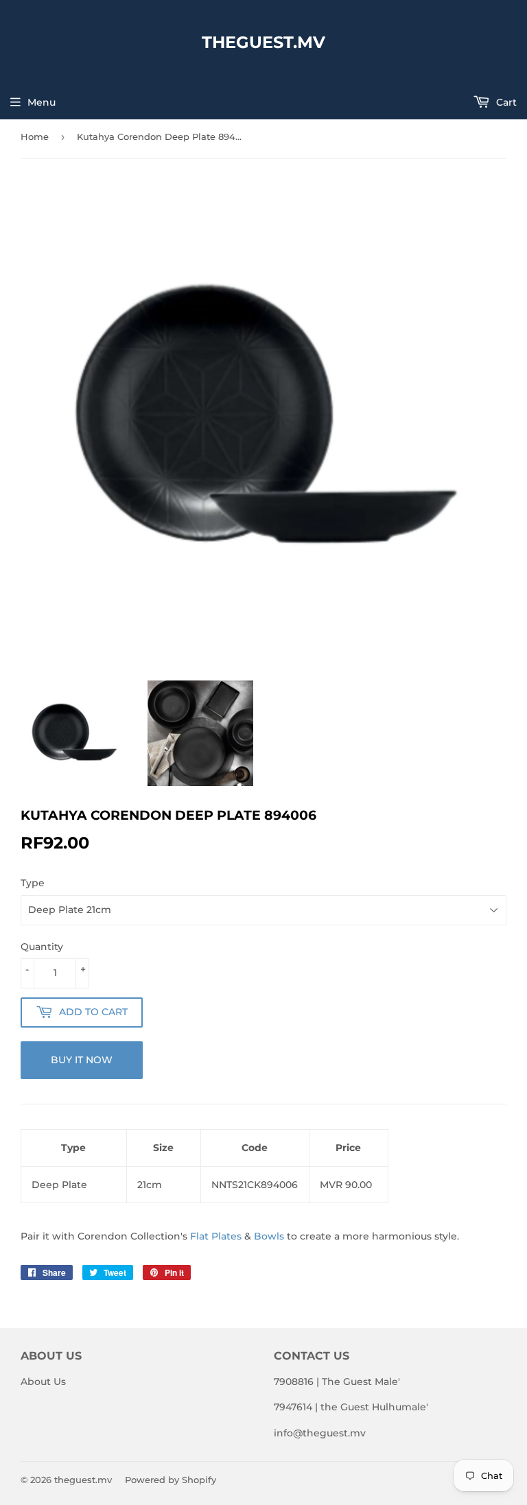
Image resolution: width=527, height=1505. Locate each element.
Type (33, 883)
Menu (41, 102)
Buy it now (82, 1060)
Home (35, 136)
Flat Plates (216, 1236)
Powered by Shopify (170, 1479)
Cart (505, 102)
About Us (43, 1381)
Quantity (42, 946)
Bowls (269, 1236)
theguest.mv (263, 42)
